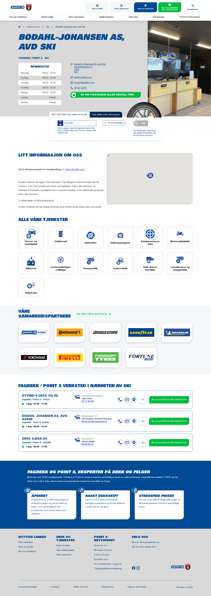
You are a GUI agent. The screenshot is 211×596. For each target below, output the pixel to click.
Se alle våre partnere (92, 314)
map (134, 400)
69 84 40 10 (87, 444)
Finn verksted (25, 542)
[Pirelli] (69, 357)
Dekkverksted (33, 27)
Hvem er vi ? (100, 545)
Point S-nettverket (190, 17)
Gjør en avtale (25, 547)
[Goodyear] (141, 332)
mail (127, 400)
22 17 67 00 (88, 401)
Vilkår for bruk (80, 587)
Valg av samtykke (136, 587)
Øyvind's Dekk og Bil (40, 396)
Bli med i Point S (103, 550)
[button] (149, 175)
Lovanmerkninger (27, 587)
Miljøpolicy (108, 587)
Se (143, 399)
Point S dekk (63, 545)
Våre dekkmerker (65, 550)
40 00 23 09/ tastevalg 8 (94, 421)
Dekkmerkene (106, 17)
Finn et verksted (145, 8)
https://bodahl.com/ (84, 83)
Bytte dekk (97, 8)
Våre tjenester (121, 8)
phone (120, 400)
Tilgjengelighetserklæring (107, 569)
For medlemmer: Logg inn (108, 564)
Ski (47, 27)
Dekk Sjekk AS (34, 439)
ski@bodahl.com (83, 77)
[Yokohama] (34, 357)
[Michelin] (177, 332)
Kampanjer (159, 17)
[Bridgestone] (105, 332)
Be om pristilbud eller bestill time (170, 9)
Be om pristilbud (27, 551)
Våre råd (133, 17)
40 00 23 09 (80, 88)
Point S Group (101, 555)
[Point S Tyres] (34, 332)
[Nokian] (105, 357)
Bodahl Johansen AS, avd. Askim (45, 418)
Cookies (55, 587)
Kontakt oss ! (101, 559)
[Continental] (69, 332)
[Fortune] (141, 357)
